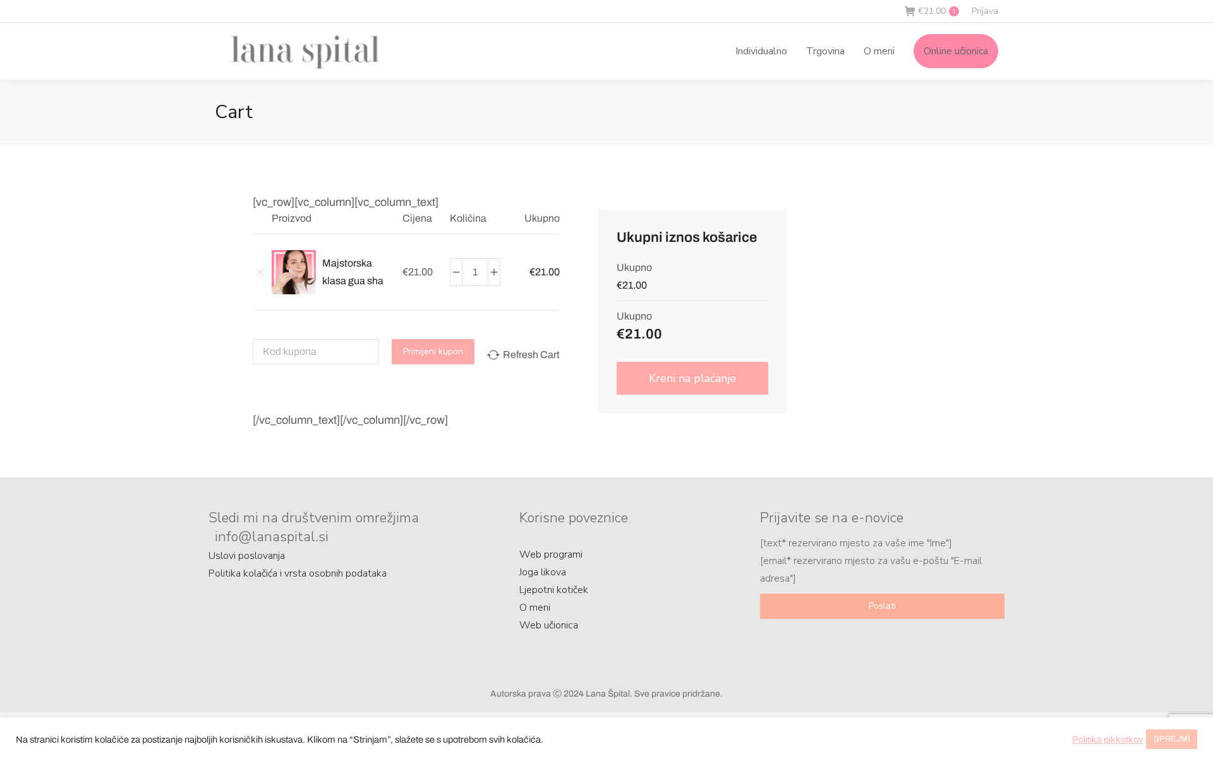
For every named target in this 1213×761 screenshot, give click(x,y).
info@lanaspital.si (272, 536)
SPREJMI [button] (1172, 738)
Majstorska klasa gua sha (352, 272)
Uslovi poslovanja (246, 556)
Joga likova (542, 572)
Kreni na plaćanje (692, 378)
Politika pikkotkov (1107, 739)
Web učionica (548, 625)
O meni (534, 607)
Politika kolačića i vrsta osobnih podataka (297, 573)
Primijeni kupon (433, 351)
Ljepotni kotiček (553, 590)
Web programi (550, 554)
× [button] (256, 272)
